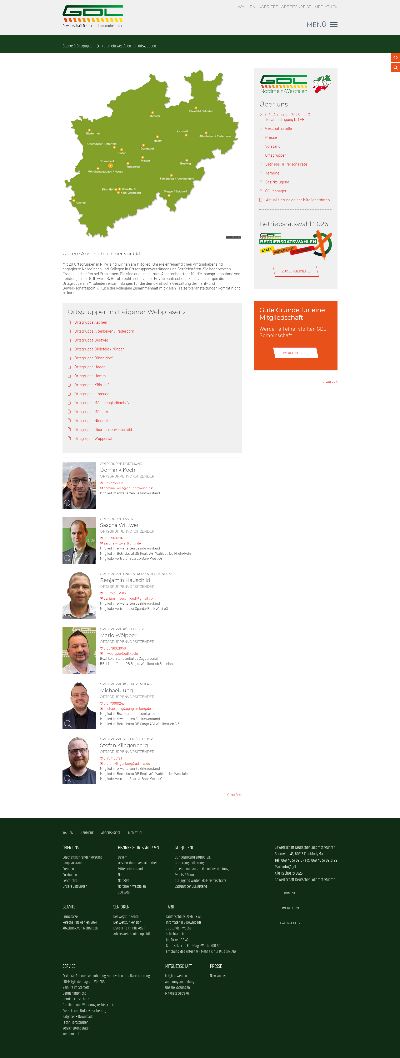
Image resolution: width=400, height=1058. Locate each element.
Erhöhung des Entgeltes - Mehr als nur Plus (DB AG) (201, 952)
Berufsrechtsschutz (75, 999)
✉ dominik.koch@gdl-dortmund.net (127, 488)
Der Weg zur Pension (127, 923)
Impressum (290, 908)
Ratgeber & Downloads (77, 1017)
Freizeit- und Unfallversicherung (84, 1011)
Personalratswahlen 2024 (79, 923)
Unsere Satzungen (74, 887)
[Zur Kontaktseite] (395, 57)
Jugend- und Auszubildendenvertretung (202, 869)
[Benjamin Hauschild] (79, 595)
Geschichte (70, 881)
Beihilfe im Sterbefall (76, 988)
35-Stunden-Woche (178, 928)
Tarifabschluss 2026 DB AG (183, 917)
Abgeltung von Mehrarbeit (80, 928)
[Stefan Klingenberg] (79, 760)
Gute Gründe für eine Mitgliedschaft (292, 313)
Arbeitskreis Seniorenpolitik (131, 934)
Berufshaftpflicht (74, 993)
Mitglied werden (176, 976)
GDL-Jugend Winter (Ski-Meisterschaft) (200, 881)
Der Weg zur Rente (126, 917)
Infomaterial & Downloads (183, 923)
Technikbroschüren (75, 1023)
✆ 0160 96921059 (113, 648)
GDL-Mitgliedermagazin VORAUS (83, 982)
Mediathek (326, 7)
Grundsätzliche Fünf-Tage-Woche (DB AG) (193, 946)
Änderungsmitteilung (179, 982)
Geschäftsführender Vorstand (82, 857)
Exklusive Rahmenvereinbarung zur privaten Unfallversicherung (106, 976)
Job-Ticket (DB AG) (178, 940)
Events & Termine (186, 875)
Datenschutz (290, 923)
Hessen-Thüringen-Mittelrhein (138, 863)
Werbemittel (70, 1034)
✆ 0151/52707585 (113, 593)
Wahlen (246, 7)
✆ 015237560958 (112, 483)
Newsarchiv (218, 976)
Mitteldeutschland (130, 869)
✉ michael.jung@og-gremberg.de (125, 708)
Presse (216, 966)
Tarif (170, 907)
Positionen (69, 875)
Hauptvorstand (72, 863)
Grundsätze (70, 917)
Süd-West (124, 892)
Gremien (68, 869)
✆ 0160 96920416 (112, 538)
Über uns (70, 848)
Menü (317, 24)
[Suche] (395, 67)
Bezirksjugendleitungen (191, 863)
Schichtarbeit (175, 934)
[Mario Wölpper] (79, 650)
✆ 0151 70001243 (112, 703)
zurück (236, 794)
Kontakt (290, 893)
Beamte (68, 907)
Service (68, 966)
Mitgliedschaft (178, 966)
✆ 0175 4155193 (111, 758)
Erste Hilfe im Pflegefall (129, 928)
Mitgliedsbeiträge (177, 993)
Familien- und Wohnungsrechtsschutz (88, 1005)
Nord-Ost (123, 881)
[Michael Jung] (79, 705)
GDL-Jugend (184, 848)
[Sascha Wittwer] (79, 540)
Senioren (121, 907)
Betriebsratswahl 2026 (293, 224)
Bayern (123, 857)
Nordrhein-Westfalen (116, 46)
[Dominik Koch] (79, 485)
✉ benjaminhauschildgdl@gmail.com (128, 598)
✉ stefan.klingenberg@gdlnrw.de (125, 763)
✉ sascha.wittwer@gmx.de (120, 543)
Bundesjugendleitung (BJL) (193, 857)
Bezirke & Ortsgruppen (78, 46)
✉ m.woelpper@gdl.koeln (119, 653)
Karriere (268, 7)
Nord (121, 875)
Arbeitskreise (296, 7)
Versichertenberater (76, 1028)
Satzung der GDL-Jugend (191, 887)
